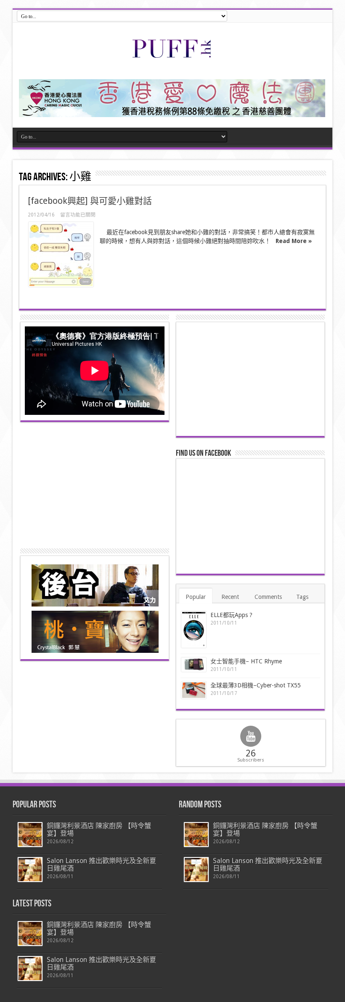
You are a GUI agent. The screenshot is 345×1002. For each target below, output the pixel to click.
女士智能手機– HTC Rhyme (246, 661)
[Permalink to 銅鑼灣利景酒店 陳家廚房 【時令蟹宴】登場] (30, 834)
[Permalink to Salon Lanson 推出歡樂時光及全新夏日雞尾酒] (30, 869)
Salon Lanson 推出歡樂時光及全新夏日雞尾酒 (101, 864)
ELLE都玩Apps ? (231, 615)
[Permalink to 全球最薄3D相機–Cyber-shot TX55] (193, 689)
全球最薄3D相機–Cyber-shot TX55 (255, 685)
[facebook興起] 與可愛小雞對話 (90, 200)
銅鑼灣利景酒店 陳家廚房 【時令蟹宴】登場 (99, 829)
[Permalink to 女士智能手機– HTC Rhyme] (193, 664)
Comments (268, 596)
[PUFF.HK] (172, 56)
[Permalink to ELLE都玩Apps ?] (193, 629)
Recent (230, 596)
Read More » (294, 241)
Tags (302, 596)
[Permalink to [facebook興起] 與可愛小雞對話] (61, 254)
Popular (196, 596)
